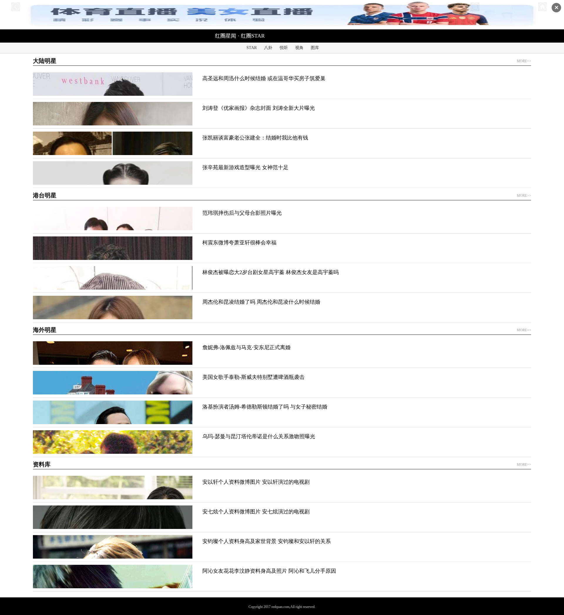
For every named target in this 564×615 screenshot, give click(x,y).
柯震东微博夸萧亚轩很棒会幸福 (239, 243)
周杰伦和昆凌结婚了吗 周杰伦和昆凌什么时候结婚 (261, 302)
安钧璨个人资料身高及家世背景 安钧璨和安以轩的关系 (266, 541)
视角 (299, 48)
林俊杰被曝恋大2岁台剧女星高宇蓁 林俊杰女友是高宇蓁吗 (270, 272)
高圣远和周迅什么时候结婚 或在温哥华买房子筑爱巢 (263, 78)
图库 (315, 48)
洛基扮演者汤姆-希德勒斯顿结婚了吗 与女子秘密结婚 (264, 407)
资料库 (42, 464)
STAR (251, 48)
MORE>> (524, 61)
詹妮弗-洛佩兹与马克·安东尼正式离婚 (246, 347)
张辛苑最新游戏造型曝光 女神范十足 (245, 167)
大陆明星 (44, 61)
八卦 (268, 48)
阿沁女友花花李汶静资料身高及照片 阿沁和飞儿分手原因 (269, 571)
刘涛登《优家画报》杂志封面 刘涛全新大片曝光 (258, 108)
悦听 (284, 48)
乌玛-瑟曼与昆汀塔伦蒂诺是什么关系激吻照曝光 (258, 436)
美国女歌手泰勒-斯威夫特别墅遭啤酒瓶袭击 (253, 377)
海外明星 (44, 330)
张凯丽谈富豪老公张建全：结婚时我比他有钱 (255, 138)
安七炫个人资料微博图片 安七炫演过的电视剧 (256, 512)
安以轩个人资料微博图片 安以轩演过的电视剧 (256, 482)
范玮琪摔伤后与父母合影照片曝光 (242, 213)
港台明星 (44, 195)
